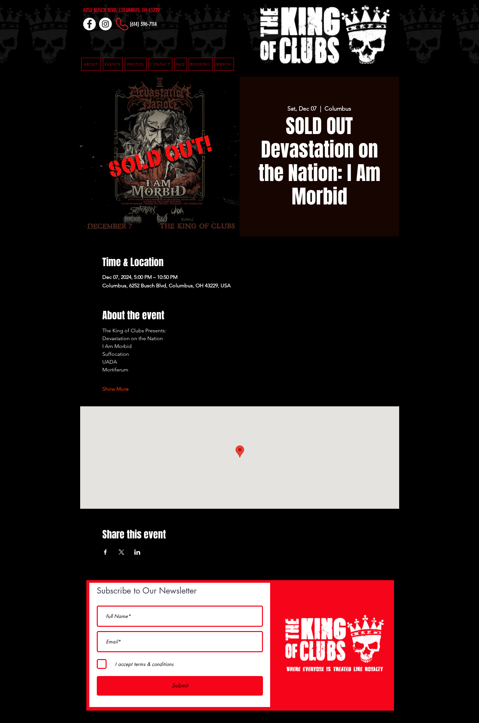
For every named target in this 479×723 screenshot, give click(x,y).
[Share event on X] (121, 552)
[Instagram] (105, 24)
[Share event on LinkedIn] (137, 552)
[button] (180, 64)
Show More (115, 389)
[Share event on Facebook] (105, 552)
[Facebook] (89, 24)
